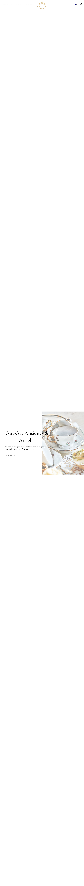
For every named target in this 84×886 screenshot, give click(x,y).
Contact (30, 4)
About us (24, 4)
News (12, 4)
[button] (8, 5)
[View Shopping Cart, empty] (80, 5)
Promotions (18, 4)
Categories (5, 4)
